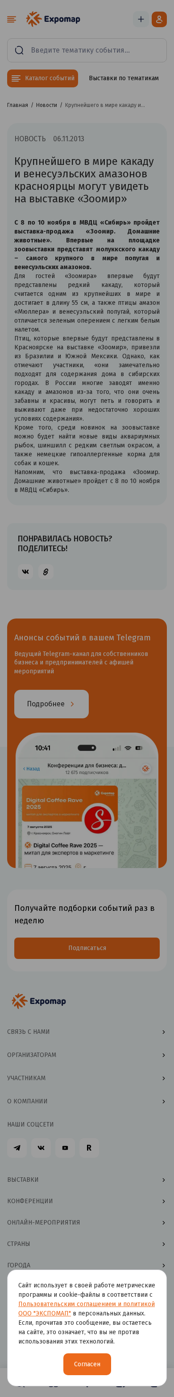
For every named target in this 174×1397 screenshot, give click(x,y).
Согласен (87, 1364)
